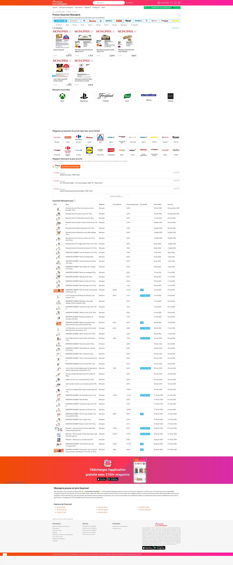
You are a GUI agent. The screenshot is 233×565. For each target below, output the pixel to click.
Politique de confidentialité (118, 554)
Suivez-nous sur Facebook (89, 528)
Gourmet (68, 12)
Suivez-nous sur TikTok (88, 534)
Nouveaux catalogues (66, 7)
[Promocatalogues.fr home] (60, 2)
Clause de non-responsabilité (90, 554)
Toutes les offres (60, 12)
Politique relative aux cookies (133, 554)
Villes (103, 7)
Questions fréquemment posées (61, 526)
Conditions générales (104, 554)
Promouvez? (55, 528)
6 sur (57, 28)
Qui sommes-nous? (57, 536)
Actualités (55, 540)
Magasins (88, 7)
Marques (54, 532)
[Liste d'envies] (179, 2)
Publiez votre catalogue (58, 538)
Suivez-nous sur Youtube (89, 532)
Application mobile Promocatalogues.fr (62, 534)
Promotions (79, 7)
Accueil (55, 7)
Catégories (96, 7)
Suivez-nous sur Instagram (89, 530)
